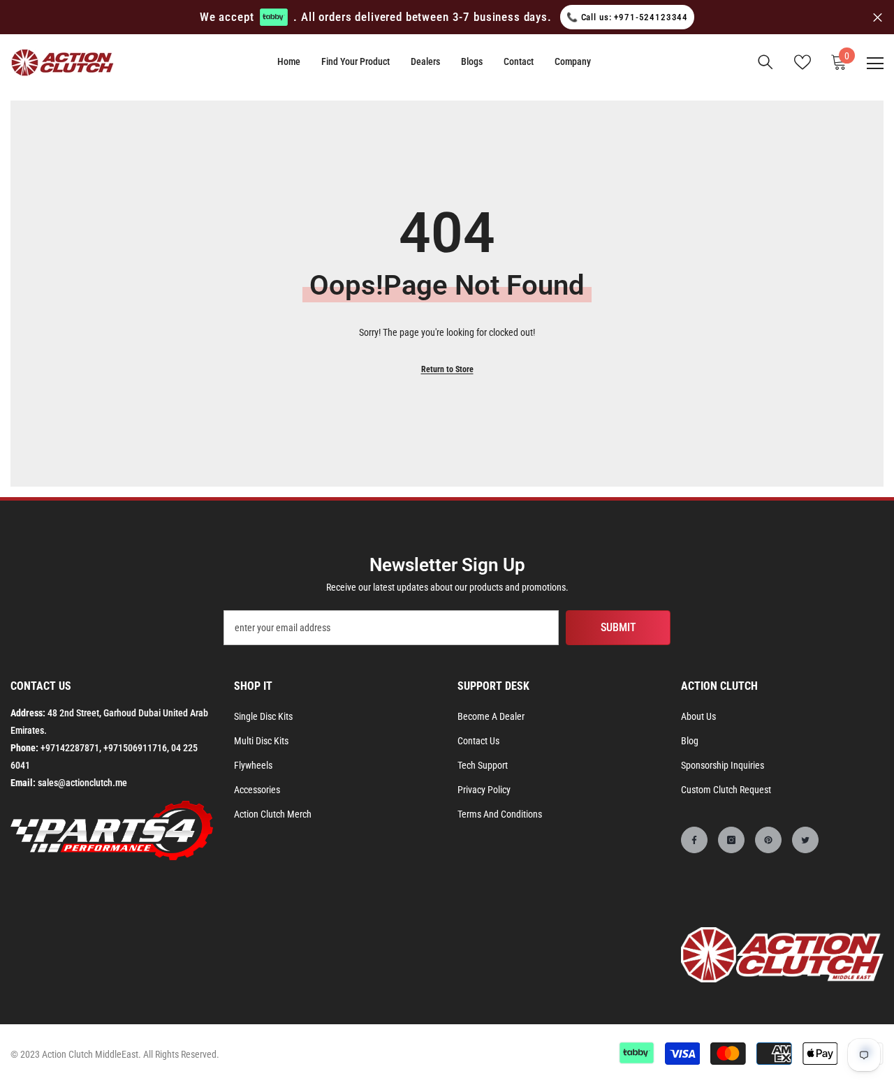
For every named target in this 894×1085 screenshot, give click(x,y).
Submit (618, 627)
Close (878, 17)
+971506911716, (136, 747)
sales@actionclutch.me (82, 782)
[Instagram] (731, 840)
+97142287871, (71, 747)
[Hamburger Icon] (875, 63)
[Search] (765, 62)
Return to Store (447, 369)
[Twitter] (805, 840)
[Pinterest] (768, 840)
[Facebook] (694, 840)
